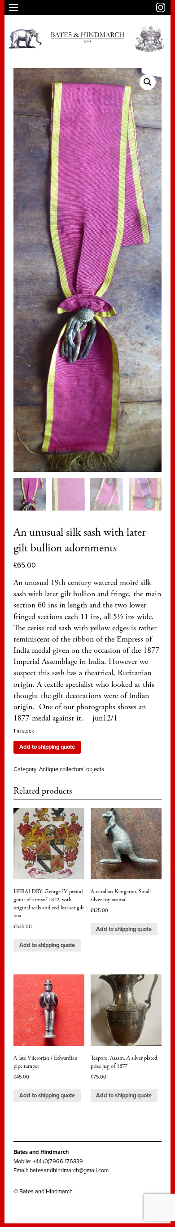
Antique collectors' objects (71, 769)
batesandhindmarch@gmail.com (69, 1170)
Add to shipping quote (47, 747)
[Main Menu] (13, 7)
